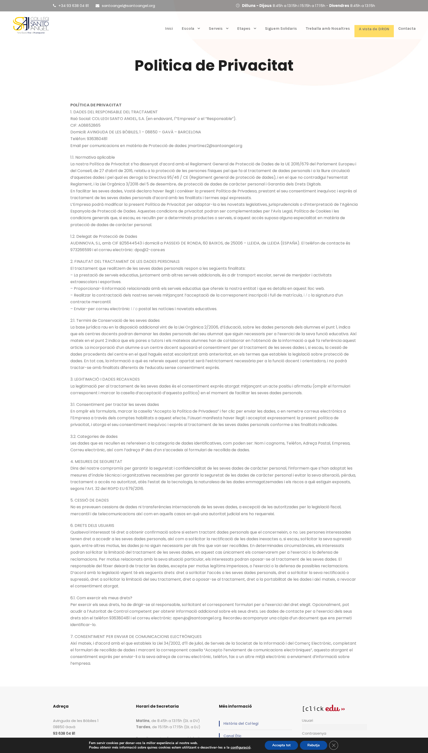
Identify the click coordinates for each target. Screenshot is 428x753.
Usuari (307, 720)
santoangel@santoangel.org (128, 5)
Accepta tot (281, 745)
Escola (188, 28)
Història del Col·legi (240, 723)
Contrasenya (314, 733)
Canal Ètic (232, 735)
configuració (240, 747)
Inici (169, 28)
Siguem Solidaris (281, 28)
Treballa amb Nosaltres (328, 28)
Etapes (243, 28)
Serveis (216, 28)
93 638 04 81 (64, 733)
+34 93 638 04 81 (73, 5)
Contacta (407, 28)
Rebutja (313, 745)
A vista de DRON (374, 29)
